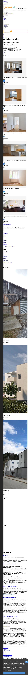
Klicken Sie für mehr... (6, 224)
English (4, 18)
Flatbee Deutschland (7, 656)
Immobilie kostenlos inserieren (7, 13)
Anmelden (5, 1)
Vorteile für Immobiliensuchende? (8, 563)
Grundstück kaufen (4, 260)
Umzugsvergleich (6, 26)
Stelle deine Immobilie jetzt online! (8, 594)
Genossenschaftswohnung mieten (7, 246)
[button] (23, 661)
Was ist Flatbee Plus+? (5, 626)
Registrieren (5, 3)
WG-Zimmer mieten (5, 238)
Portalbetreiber (6, 652)
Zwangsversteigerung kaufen (6, 262)
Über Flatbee (5, 27)
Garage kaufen (4, 256)
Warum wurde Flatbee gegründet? (8, 597)
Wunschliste (5, 2)
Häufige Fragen (6, 650)
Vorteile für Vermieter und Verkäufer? (9, 586)
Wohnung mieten (4, 233)
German (4, 19)
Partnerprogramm (6, 653)
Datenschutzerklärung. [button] (6, 670)
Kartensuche (5, 25)
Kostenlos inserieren (6, 24)
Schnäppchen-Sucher (7, 655)
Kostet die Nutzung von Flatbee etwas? (9, 616)
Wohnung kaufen (4, 251)
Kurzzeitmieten (4, 244)
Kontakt (4, 649)
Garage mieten (4, 240)
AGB (4, 651)
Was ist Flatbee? (4, 555)
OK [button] (13, 673)
